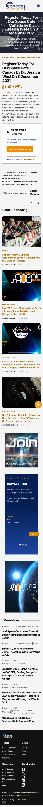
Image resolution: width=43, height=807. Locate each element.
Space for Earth (15, 712)
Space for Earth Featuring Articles (28, 712)
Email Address (13, 523)
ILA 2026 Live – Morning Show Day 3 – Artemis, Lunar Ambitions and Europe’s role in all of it (21, 311)
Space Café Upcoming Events (28, 58)
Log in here (29, 159)
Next (34, 534)
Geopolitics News (26, 626)
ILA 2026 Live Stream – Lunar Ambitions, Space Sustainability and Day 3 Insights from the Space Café (21, 364)
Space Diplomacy (9, 184)
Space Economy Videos (18, 664)
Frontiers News (8, 411)
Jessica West (7, 175)
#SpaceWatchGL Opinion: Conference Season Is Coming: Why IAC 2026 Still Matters (21, 257)
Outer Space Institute (11, 178)
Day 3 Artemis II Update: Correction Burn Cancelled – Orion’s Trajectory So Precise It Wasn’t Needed (21, 418)
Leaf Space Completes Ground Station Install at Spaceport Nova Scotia (21, 634)
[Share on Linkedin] (38, 202)
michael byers (20, 175)
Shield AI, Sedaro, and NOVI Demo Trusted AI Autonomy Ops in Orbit (21, 652)
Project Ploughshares (11, 181)
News (12, 58)
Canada (34, 172)
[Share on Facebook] (25, 202)
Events (5, 58)
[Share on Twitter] (31, 202)
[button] (4, 803)
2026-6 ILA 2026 (8, 304)
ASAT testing (24, 172)
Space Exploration (24, 184)
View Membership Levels (20, 149)
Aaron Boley (12, 172)
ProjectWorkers (26, 795)
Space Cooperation (29, 181)
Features (6, 712)
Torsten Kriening (11, 425)
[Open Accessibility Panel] (38, 404)
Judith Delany (10, 264)
